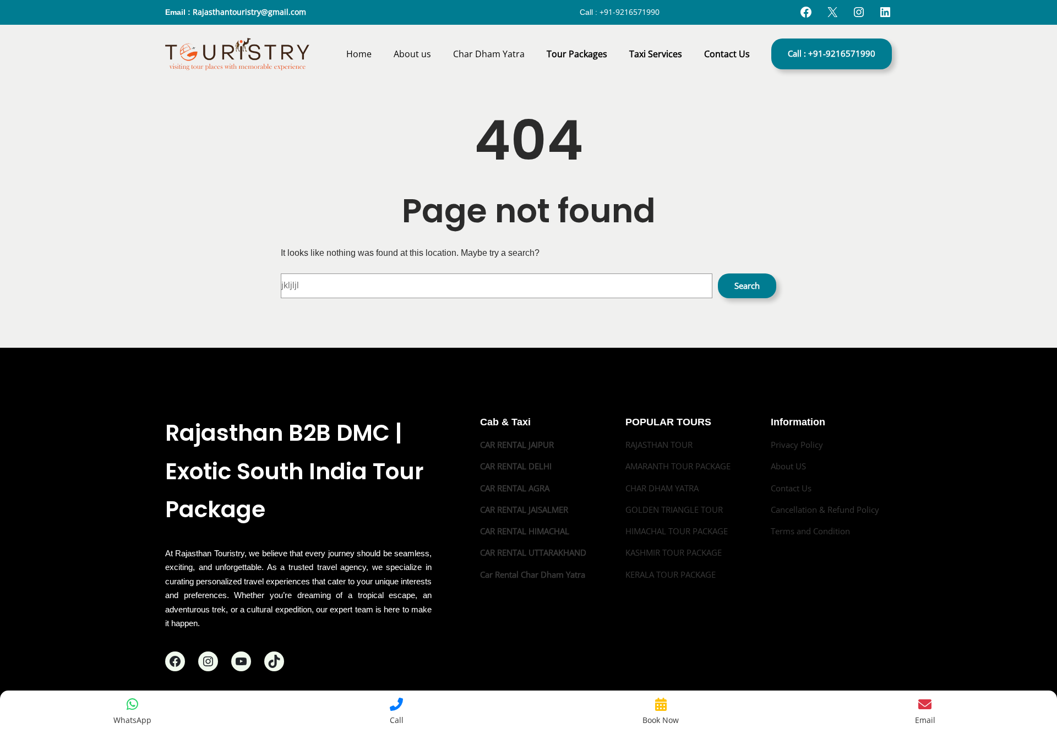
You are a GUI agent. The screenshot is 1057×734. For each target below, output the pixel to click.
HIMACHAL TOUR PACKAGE (676, 530)
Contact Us (791, 488)
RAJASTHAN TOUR (659, 444)
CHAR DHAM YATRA (662, 488)
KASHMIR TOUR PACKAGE (673, 552)
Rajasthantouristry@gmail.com (249, 12)
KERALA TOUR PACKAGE (670, 574)
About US (788, 466)
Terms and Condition (810, 530)
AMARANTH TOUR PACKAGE (678, 466)
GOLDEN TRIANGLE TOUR (674, 509)
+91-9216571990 (630, 12)
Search (747, 285)
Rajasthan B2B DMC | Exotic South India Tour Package (294, 471)
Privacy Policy (797, 444)
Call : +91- (831, 53)
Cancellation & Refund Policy (825, 509)
